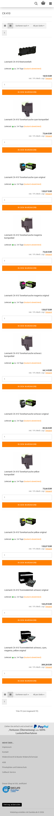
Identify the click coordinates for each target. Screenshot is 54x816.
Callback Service (9, 772)
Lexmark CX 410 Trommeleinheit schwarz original (26, 590)
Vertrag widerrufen (11, 805)
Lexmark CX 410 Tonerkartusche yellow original (25, 532)
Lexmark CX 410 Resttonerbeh (18, 62)
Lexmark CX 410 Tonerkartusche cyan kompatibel (26, 119)
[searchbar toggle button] (36, 3)
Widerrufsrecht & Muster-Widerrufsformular (20, 757)
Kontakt (5, 752)
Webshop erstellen (17, 812)
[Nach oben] (46, 811)
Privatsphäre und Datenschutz (14, 767)
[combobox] (22, 26)
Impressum (7, 747)
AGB (4, 762)
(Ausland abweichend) (32, 69)
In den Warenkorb (27, 92)
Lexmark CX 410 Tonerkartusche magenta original (26, 295)
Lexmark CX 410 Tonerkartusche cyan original (24, 177)
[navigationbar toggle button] (50, 3)
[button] (5, 26)
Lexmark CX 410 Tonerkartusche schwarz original (26, 414)
